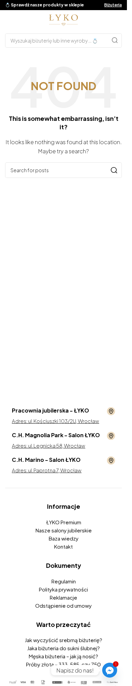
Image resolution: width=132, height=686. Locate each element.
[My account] (118, 20)
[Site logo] (63, 19)
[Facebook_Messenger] (109, 670)
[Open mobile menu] (8, 20)
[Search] (115, 40)
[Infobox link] (63, 411)
